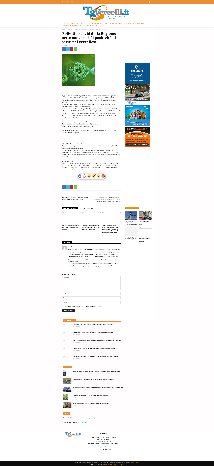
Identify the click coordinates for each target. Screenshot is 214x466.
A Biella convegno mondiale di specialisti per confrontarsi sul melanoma (144, 239)
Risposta (70, 268)
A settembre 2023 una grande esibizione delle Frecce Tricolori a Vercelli (131, 223)
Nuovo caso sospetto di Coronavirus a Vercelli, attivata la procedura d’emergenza (98, 387)
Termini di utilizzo (135, 462)
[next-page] (66, 236)
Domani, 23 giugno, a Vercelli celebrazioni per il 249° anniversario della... (131, 238)
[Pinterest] (71, 49)
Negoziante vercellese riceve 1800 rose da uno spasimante (91, 403)
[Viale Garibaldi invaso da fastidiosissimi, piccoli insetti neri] (65, 397)
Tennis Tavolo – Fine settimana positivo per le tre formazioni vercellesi (95, 348)
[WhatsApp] (75, 49)
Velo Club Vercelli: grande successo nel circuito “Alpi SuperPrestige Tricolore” (97, 340)
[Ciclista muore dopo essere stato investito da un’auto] (145, 215)
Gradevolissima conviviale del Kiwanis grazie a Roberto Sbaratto (71, 227)
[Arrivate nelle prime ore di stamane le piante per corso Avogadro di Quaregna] (91, 218)
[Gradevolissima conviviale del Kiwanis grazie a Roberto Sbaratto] (71, 218)
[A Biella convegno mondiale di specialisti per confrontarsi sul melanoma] (145, 231)
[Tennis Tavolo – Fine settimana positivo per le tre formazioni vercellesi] (67, 351)
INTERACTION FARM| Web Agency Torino (114, 464)
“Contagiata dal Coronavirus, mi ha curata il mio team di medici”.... (93, 379)
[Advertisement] (91, 90)
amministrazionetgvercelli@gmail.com (90, 418)
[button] (150, 2)
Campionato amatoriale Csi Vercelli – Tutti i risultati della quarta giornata (95, 356)
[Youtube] (110, 1)
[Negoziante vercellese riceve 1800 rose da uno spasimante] (67, 405)
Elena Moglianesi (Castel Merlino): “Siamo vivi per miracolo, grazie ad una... (96, 371)
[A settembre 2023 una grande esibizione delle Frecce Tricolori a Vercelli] (131, 215)
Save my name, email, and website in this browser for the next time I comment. (84, 306)
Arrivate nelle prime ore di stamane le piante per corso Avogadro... (93, 332)
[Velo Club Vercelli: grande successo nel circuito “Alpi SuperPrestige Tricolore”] (67, 343)
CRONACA (69, 29)
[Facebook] (103, 1)
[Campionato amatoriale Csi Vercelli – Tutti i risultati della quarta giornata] (66, 359)
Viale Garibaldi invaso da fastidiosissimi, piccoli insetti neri (91, 395)
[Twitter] (107, 1)
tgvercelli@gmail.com (83, 422)
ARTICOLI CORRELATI (70, 208)
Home (63, 29)
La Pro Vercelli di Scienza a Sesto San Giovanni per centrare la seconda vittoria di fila (75, 198)
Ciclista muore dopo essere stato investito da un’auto (145, 223)
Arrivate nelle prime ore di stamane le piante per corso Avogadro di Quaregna (90, 227)
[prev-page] (63, 236)
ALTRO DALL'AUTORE (86, 208)
